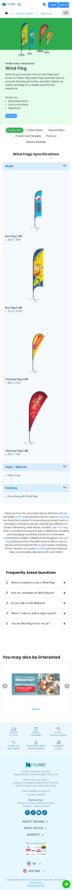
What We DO (33, 828)
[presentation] (5, 686)
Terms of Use (36, 882)
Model (9, 166)
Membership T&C (35, 885)
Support (33, 834)
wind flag (20, 516)
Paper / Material (16, 467)
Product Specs (35, 130)
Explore (11, 116)
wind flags (63, 516)
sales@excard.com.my (39, 791)
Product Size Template (28, 136)
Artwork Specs (56, 130)
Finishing (11, 488)
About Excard (33, 821)
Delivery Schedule (36, 142)
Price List (51, 136)
